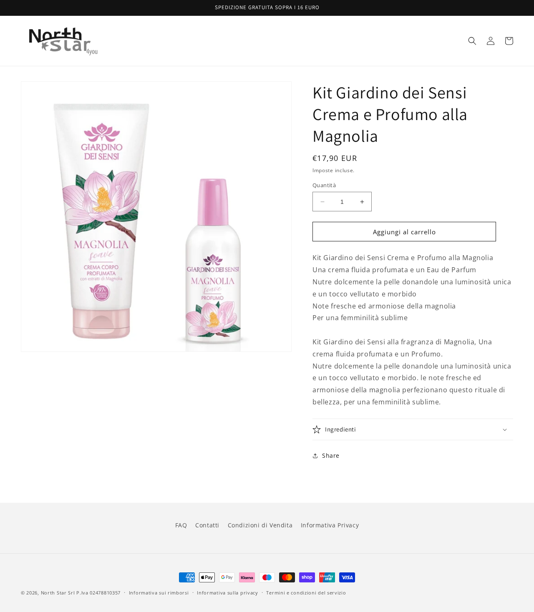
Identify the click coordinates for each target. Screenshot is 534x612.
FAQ (181, 525)
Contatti (207, 525)
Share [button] (331, 455)
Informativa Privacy (330, 525)
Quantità (324, 185)
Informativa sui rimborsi (159, 592)
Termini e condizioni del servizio (306, 592)
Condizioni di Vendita (260, 525)
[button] (472, 41)
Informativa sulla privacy (227, 592)
